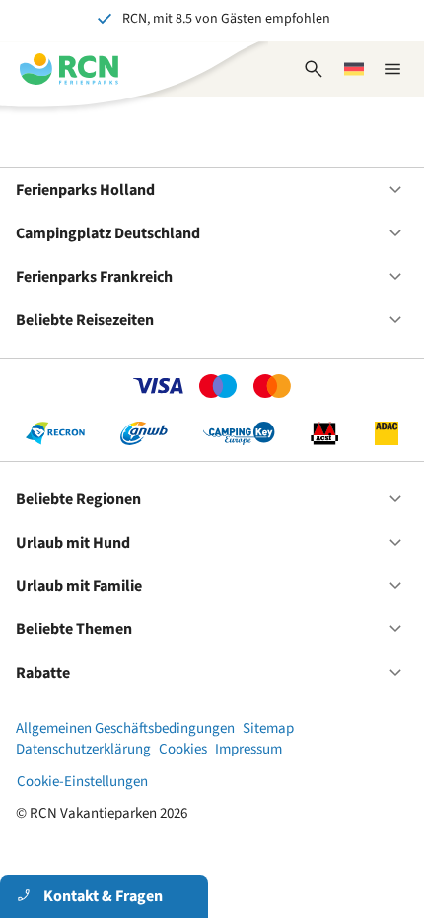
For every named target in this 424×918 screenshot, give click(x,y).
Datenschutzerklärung (83, 749)
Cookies (183, 749)
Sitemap (268, 728)
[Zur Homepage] (69, 69)
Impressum (248, 749)
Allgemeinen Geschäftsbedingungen (125, 728)
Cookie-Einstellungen (82, 781)
